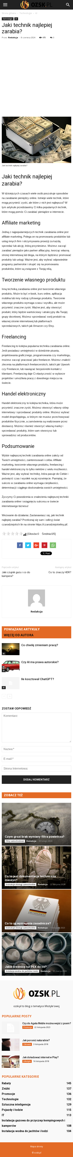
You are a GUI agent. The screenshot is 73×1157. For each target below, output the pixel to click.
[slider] (12, 533)
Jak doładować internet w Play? (40, 1057)
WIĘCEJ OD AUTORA (18, 635)
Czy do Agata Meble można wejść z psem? (46, 1023)
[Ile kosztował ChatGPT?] (10, 683)
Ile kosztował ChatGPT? (37, 679)
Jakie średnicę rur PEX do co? (26, 966)
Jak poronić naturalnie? (36, 1040)
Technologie (7, 19)
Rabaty (6, 1083)
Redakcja (13, 37)
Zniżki (6, 1088)
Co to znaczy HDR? (60, 572)
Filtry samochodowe (15, 841)
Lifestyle (27, 1061)
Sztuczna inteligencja (16, 1104)
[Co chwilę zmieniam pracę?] (10, 649)
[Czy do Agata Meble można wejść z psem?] (10, 1028)
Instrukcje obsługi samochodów (20, 884)
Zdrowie (27, 1044)
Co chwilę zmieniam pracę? (39, 645)
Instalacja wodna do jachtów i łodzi (22, 971)
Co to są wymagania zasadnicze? (28, 923)
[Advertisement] (36, 78)
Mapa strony (36, 1146)
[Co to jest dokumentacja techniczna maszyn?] (36, 867)
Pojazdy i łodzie (12, 1110)
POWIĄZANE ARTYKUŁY (22, 629)
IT (3, 1115)
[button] (68, 5)
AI (16, 19)
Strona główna (9, 13)
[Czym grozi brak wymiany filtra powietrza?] (36, 824)
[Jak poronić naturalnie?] (10, 1045)
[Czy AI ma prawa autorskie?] (10, 666)
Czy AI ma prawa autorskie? (40, 662)
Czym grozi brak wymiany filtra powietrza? (34, 836)
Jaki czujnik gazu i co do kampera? (16, 574)
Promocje (27, 1027)
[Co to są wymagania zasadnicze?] (36, 911)
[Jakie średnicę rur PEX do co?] (36, 954)
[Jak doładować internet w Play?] (10, 1062)
